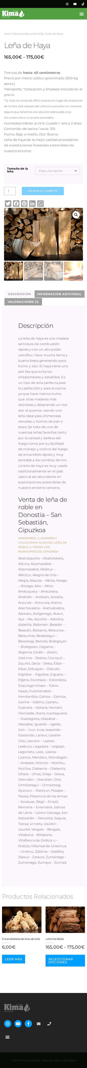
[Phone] (49, 1023)
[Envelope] (38, 1023)
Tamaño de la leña (17, 170)
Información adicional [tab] (59, 294)
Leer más (13, 959)
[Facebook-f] (28, 1023)
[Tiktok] (83, 4)
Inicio (7, 33)
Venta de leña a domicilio (28, 33)
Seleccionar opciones (60, 960)
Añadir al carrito (43, 190)
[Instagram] (67, 4)
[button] (81, 13)
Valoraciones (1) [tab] (23, 302)
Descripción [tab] (19, 294)
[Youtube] (75, 4)
